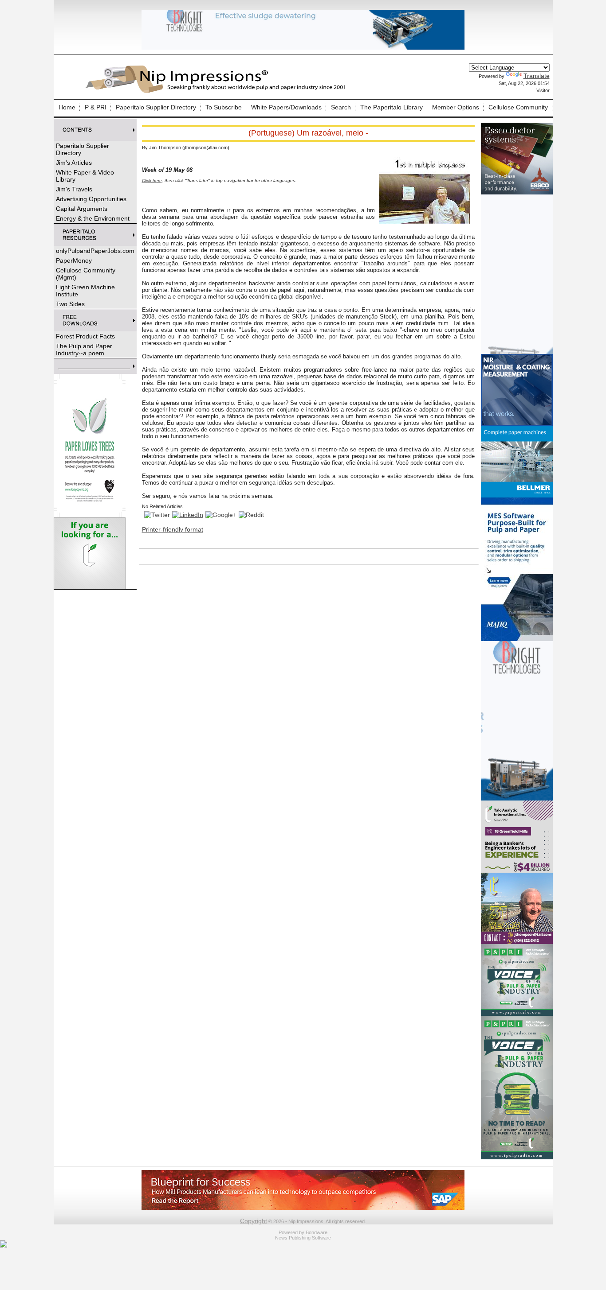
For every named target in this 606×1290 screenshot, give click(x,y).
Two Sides (70, 303)
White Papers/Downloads (286, 107)
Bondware (316, 1232)
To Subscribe (223, 107)
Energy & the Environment (93, 218)
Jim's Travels (74, 189)
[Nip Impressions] (218, 91)
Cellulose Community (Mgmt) (85, 274)
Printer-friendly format (172, 529)
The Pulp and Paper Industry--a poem (84, 349)
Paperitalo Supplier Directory (156, 107)
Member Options (455, 107)
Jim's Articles (74, 162)
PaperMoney (74, 260)
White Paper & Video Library (85, 176)
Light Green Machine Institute (85, 291)
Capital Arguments (81, 208)
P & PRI (95, 107)
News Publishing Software (303, 1237)
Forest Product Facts (85, 336)
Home (67, 107)
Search (341, 107)
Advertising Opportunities (91, 198)
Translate (536, 75)
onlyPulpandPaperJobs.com (95, 250)
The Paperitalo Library (391, 107)
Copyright (253, 1220)
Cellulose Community (518, 107)
